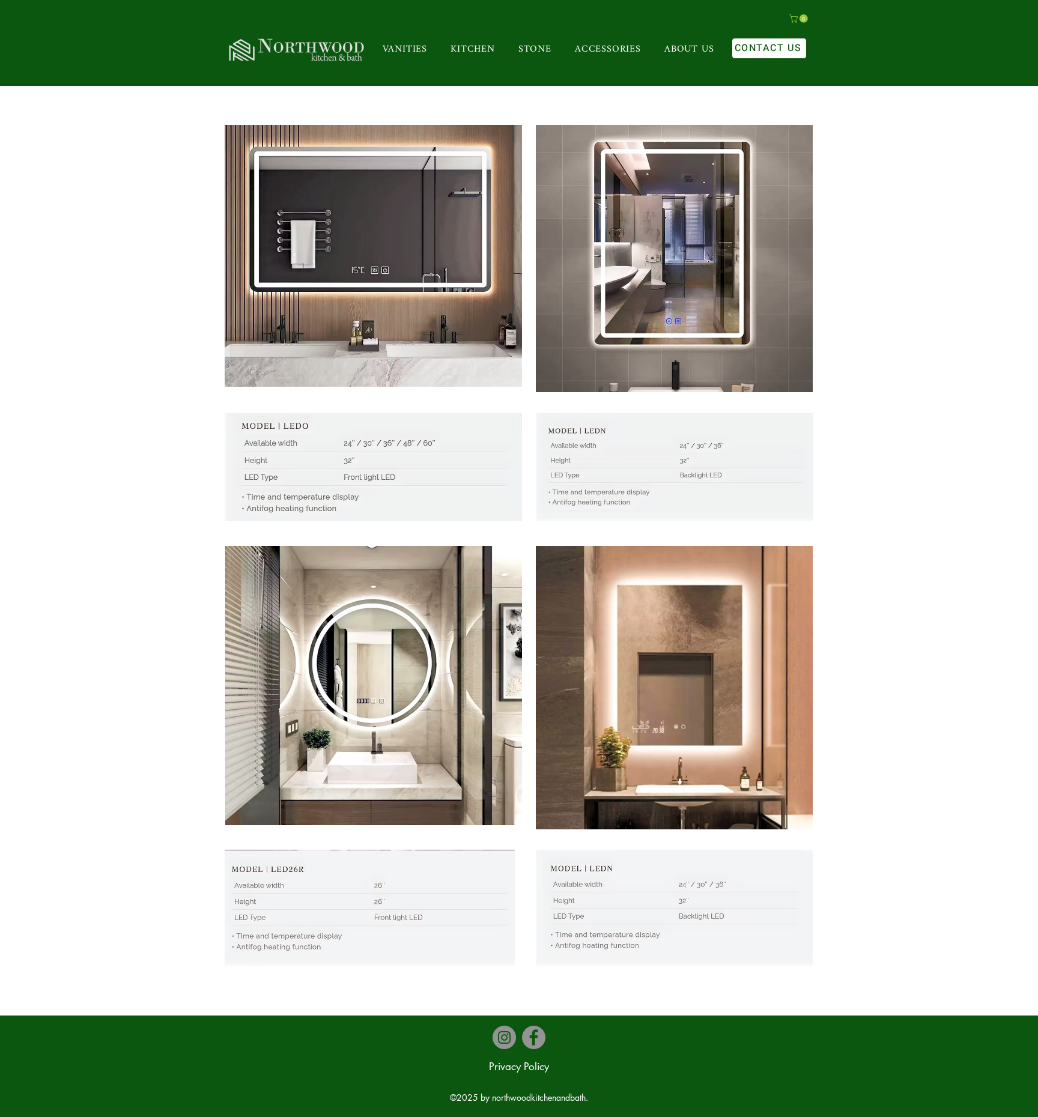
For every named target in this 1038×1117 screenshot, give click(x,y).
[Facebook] (533, 1037)
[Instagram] (504, 1037)
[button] (799, 18)
